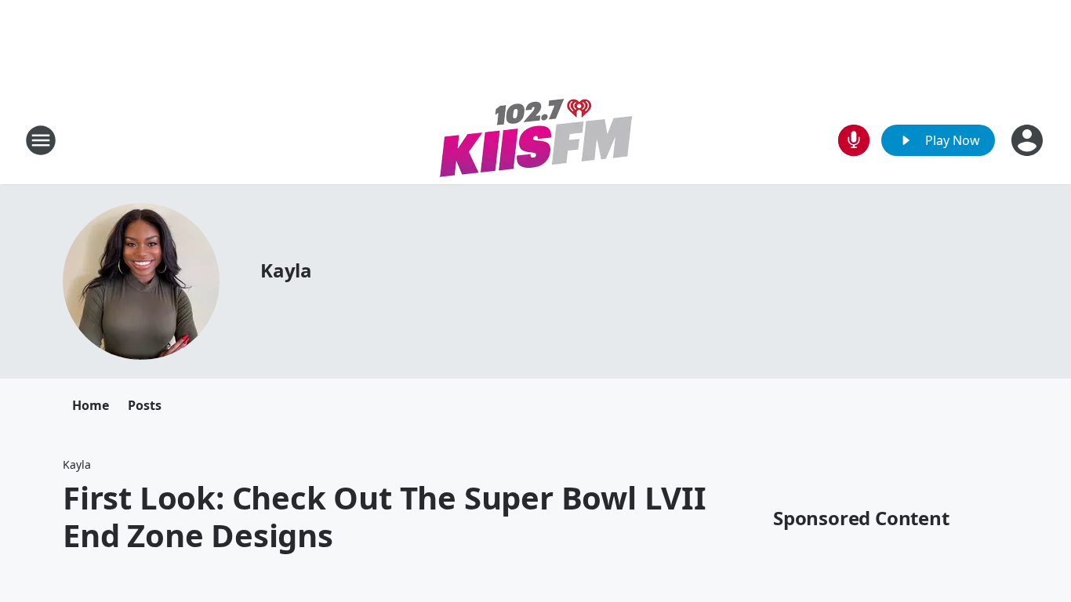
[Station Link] (536, 140)
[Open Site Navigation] (40, 140)
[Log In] (1028, 140)
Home (90, 405)
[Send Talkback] (854, 140)
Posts (145, 405)
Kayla (286, 270)
